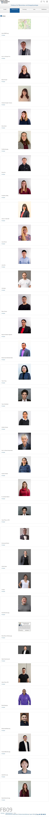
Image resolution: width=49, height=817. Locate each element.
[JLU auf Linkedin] (38, 814)
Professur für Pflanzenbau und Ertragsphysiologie (24, 5)
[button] (41, 1)
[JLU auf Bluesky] (39, 814)
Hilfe (34, 814)
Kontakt (5, 9)
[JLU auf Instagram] (36, 814)
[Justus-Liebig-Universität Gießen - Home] (12, 2)
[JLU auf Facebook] (45, 814)
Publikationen (44, 9)
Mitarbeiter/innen (15, 9)
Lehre (34, 9)
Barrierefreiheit (8, 814)
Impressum (15, 814)
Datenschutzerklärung (24, 814)
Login (30, 814)
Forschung (24, 9)
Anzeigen (3, 35)
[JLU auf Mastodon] (41, 814)
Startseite (2, 813)
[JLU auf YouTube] (43, 814)
